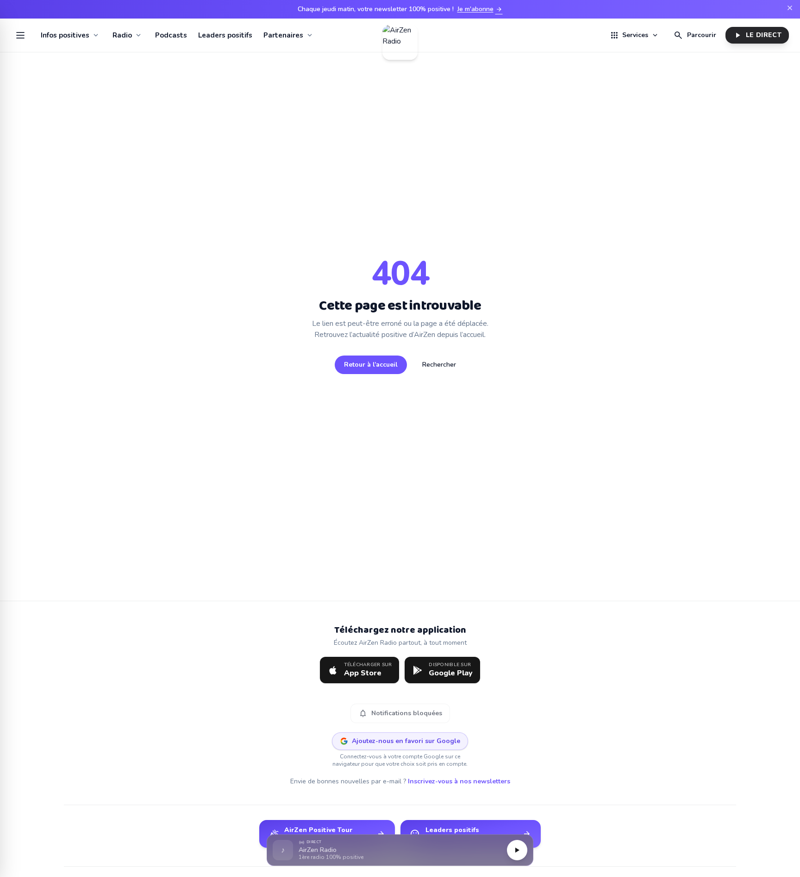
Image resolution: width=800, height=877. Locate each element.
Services (634, 35)
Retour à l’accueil (371, 364)
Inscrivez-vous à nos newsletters (459, 781)
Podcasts (171, 35)
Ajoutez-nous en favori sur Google (406, 741)
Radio (122, 35)
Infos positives (65, 35)
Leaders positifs (225, 35)
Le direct (757, 35)
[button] (400, 850)
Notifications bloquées (400, 713)
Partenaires (283, 35)
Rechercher (439, 364)
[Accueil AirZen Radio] (400, 35)
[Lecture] (517, 850)
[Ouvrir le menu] (20, 35)
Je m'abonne (480, 9)
